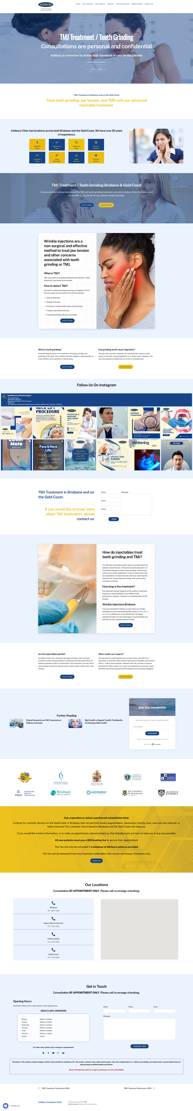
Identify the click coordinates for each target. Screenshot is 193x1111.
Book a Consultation (96, 62)
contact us (85, 519)
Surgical (110, 4)
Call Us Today (96, 69)
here (131, 1062)
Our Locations (88, 4)
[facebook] (48, 1053)
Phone (104, 509)
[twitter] (43, 1053)
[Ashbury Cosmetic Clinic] (45, 6)
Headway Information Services (88, 1104)
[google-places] (58, 1053)
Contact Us (149, 4)
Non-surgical (100, 4)
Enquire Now (139, 1046)
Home (78, 4)
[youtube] (53, 1053)
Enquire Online (106, 205)
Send (114, 519)
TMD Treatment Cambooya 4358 (55, 1088)
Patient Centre (137, 4)
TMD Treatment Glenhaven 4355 (137, 1088)
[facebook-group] (63, 1053)
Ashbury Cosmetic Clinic (77, 1102)
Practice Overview (122, 4)
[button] (16, 422)
